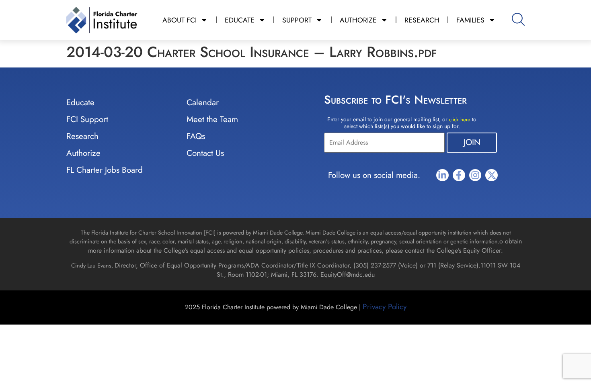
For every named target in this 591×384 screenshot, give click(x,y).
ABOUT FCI (179, 20)
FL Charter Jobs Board (104, 170)
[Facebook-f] (459, 175)
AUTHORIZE (358, 20)
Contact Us (205, 153)
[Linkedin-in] (442, 175)
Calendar (203, 102)
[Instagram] (475, 175)
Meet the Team (212, 119)
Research (82, 136)
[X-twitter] (491, 175)
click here (459, 119)
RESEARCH (421, 20)
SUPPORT (297, 20)
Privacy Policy (384, 306)
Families (470, 20)
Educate (80, 102)
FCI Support (87, 119)
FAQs (196, 136)
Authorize (83, 153)
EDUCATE (239, 20)
